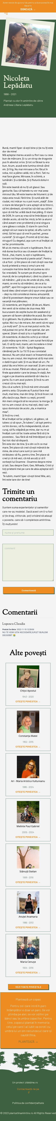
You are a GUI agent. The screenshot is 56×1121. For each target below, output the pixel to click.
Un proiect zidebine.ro (25, 1082)
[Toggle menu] (6, 13)
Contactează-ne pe (28, 1089)
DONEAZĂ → (28, 9)
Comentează (29, 590)
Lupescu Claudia (13, 623)
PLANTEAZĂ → (28, 1041)
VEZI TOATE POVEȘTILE (28, 986)
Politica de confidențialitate (28, 1103)
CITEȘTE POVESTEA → (28, 701)
